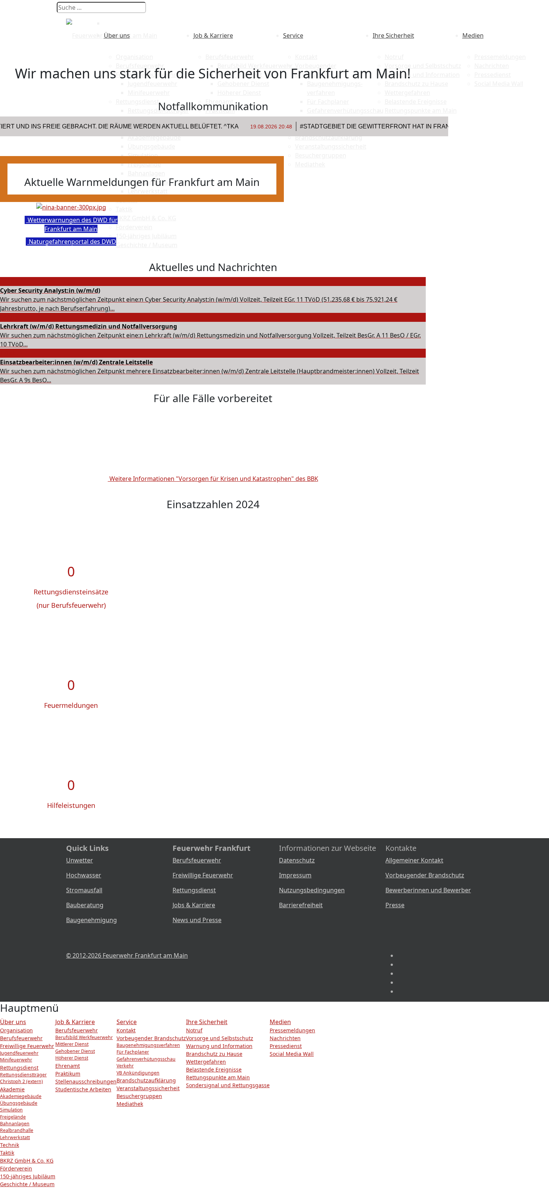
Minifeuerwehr (16, 1060)
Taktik (7, 1152)
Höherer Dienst (71, 1058)
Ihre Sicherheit (393, 35)
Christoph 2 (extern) (21, 1081)
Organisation (134, 57)
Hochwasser (83, 875)
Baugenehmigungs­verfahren (148, 1045)
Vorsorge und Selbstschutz (219, 1038)
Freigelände (13, 1117)
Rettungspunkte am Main (218, 1077)
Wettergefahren (206, 1061)
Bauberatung (84, 905)
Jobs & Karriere (194, 905)
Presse (394, 905)
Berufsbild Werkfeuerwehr (84, 1037)
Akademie (12, 1089)
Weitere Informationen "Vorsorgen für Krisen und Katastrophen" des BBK (213, 479)
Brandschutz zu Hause (214, 1053)
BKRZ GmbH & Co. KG (26, 1160)
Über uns (117, 35)
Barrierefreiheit (301, 905)
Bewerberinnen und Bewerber (428, 890)
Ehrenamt (67, 1065)
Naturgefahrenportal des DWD (71, 241)
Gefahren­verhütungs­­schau (146, 1059)
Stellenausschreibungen (86, 1081)
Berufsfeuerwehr (229, 57)
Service (293, 35)
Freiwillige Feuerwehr (203, 875)
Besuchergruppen (139, 1096)
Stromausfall (84, 890)
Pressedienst (286, 1045)
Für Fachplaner (133, 1052)
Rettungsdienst (194, 890)
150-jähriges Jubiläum (27, 1176)
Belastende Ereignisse (214, 1069)
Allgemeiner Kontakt (414, 860)
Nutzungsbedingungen (312, 890)
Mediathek (130, 1103)
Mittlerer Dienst (72, 1044)
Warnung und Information (219, 1045)
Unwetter (79, 860)
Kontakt (306, 57)
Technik (9, 1144)
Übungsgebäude (18, 1103)
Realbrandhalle (16, 1130)
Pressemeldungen (500, 57)
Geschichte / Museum (27, 1184)
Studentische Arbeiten (83, 1089)
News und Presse (197, 920)
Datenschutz (297, 860)
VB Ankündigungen (138, 1073)
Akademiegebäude (20, 1096)
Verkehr (125, 1066)
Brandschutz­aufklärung (146, 1080)
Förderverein (16, 1168)
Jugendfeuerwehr (19, 1053)
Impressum (295, 875)
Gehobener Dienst (75, 1051)
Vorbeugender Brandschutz (424, 875)
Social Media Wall (292, 1053)
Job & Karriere (213, 35)
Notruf (394, 57)
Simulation (11, 1110)
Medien (473, 35)
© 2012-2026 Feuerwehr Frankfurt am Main (127, 955)
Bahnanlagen (15, 1123)
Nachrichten (285, 1038)
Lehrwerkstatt (15, 1137)
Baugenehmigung (91, 920)
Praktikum (67, 1073)
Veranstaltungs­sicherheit (148, 1088)
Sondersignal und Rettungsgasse (228, 1085)
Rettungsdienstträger (23, 1075)
